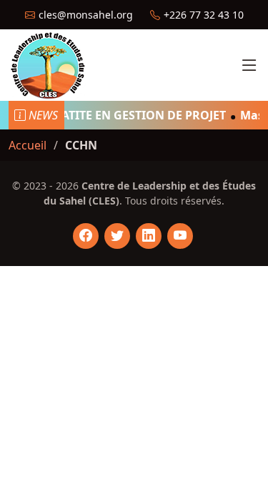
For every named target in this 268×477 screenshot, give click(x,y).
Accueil (27, 145)
